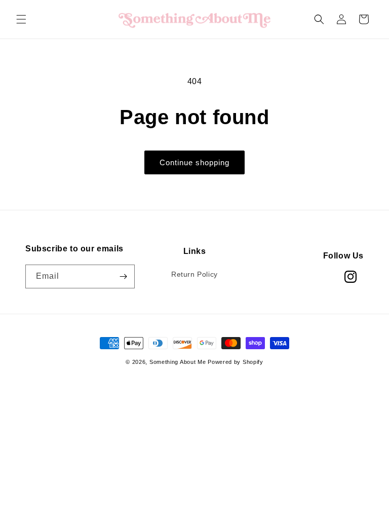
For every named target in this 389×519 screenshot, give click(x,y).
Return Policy (194, 274)
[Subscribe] (123, 276)
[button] (21, 19)
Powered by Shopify (235, 362)
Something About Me (177, 362)
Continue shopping (194, 162)
